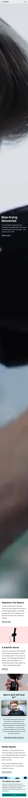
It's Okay (14, 795)
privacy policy (5, 790)
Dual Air (6, 2)
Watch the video (6, 621)
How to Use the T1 (7, 772)
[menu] (25, 1)
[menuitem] (26, 1)
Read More (5, 669)
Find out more (6, 235)
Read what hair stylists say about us (14, 737)
